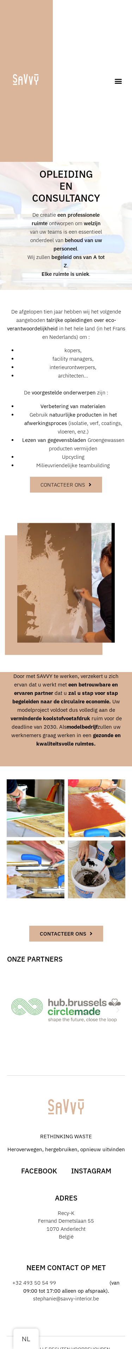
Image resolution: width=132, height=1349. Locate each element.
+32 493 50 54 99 (34, 1282)
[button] (118, 81)
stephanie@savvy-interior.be (66, 1298)
